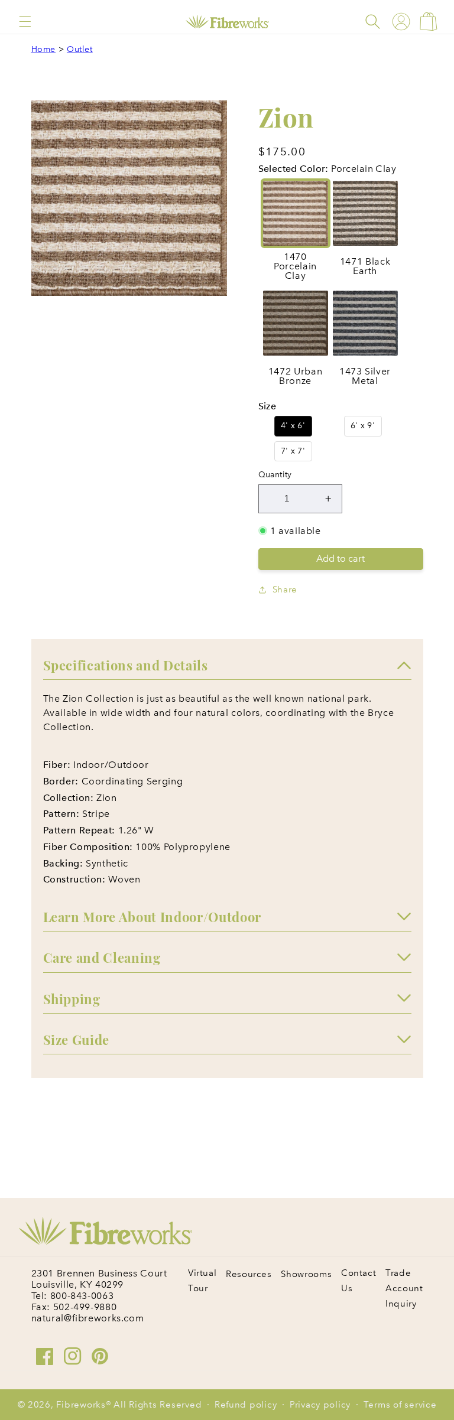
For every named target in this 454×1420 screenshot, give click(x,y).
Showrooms (306, 1274)
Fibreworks (80, 1404)
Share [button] (285, 589)
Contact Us (358, 1281)
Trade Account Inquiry (404, 1288)
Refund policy (246, 1404)
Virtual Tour (202, 1281)
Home (43, 49)
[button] (25, 21)
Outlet (80, 49)
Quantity (275, 474)
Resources (249, 1274)
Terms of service (400, 1404)
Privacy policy (320, 1404)
